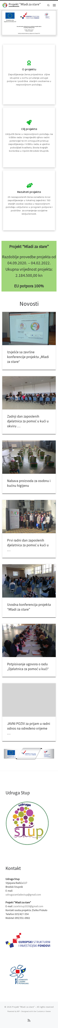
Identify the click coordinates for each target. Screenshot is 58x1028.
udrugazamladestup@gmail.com (23, 894)
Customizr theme (44, 1011)
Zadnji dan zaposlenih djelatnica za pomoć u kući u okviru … (28, 421)
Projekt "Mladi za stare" (23, 1007)
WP (18, 1011)
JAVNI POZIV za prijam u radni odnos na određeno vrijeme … (28, 728)
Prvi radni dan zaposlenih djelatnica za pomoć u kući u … (28, 545)
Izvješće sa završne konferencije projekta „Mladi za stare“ (28, 357)
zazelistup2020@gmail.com (28, 906)
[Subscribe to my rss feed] (29, 1020)
